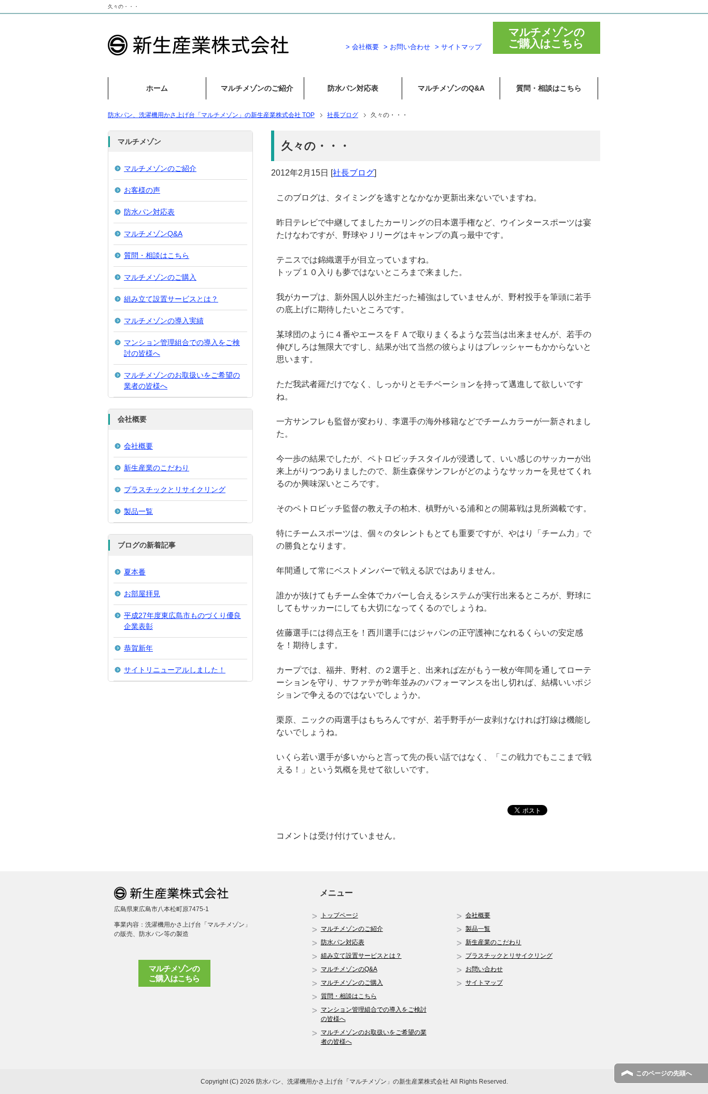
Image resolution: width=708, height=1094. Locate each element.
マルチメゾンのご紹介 (257, 88)
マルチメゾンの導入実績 (164, 320)
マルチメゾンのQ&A (451, 88)
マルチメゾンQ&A (153, 233)
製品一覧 (138, 511)
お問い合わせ (484, 969)
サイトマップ (484, 982)
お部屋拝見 (142, 593)
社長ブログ (353, 172)
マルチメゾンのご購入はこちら (174, 973)
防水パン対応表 (353, 88)
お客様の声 (142, 190)
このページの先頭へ (664, 1073)
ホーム (157, 88)
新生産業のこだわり (156, 468)
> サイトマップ (458, 47)
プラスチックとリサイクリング (174, 489)
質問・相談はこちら (549, 88)
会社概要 (138, 446)
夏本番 (135, 572)
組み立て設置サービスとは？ (171, 299)
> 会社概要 (362, 47)
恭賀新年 (138, 648)
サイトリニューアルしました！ (174, 670)
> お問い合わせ (407, 47)
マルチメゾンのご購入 (160, 277)
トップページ (339, 915)
